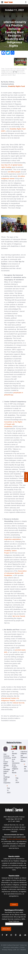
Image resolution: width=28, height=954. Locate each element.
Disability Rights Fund (16, 86)
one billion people (14, 172)
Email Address (14, 921)
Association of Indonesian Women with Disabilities (15, 573)
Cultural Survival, (19, 703)
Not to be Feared (19, 616)
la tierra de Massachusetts (16, 839)
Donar (14, 904)
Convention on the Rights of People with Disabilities (13, 424)
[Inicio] (8, 2)
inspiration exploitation (12, 539)
